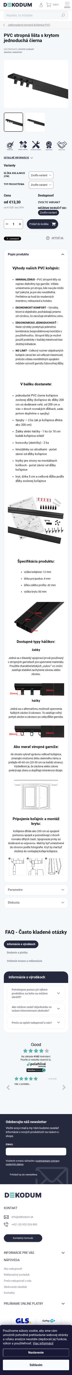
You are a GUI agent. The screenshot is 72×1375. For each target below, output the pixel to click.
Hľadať (63, 15)
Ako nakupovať (13, 1268)
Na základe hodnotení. (36, 1056)
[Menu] (67, 5)
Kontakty (9, 1292)
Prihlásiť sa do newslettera (23, 1174)
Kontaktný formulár (23, 1238)
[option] (36, 1090)
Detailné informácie (16, 157)
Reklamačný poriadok (17, 1274)
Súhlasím (36, 1365)
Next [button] (64, 1087)
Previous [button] (8, 1087)
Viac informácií (43, 1343)
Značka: (13, 52)
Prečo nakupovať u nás (17, 1280)
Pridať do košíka (39, 224)
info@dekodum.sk (22, 1216)
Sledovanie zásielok (15, 1286)
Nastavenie (36, 1352)
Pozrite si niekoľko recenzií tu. (36, 1059)
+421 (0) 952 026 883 (24, 1224)
